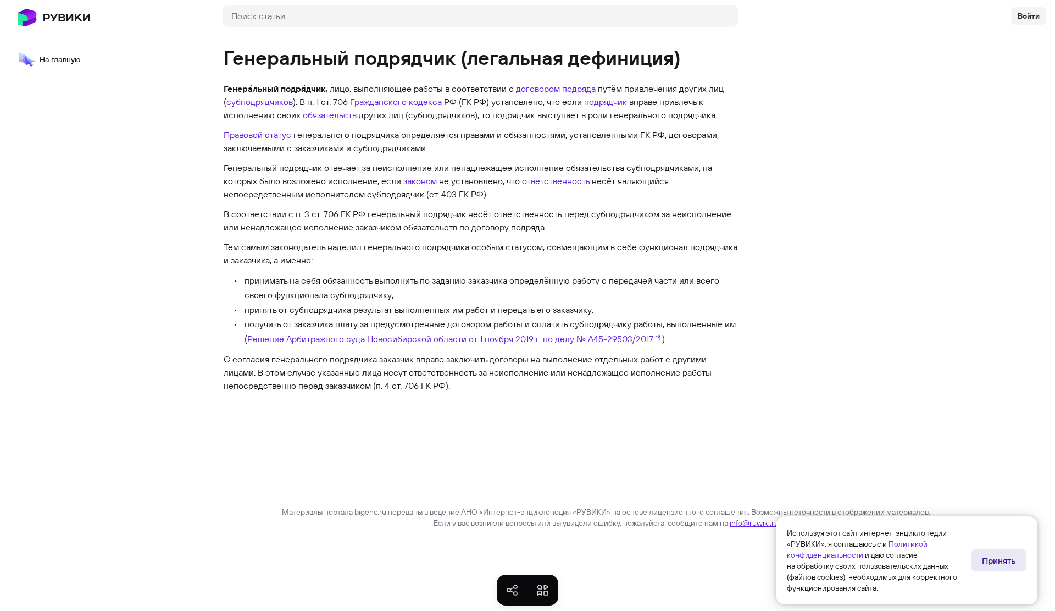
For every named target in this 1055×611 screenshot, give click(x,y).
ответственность (556, 180)
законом (420, 180)
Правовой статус (257, 134)
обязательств (330, 114)
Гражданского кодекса (396, 101)
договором (538, 88)
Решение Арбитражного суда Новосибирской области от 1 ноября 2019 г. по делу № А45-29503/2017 (450, 338)
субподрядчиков (259, 101)
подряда (579, 88)
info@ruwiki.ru (754, 523)
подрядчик (605, 101)
